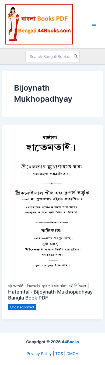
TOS (59, 353)
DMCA (72, 353)
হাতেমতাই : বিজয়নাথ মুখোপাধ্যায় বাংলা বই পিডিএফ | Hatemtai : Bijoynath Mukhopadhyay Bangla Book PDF (50, 292)
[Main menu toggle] (94, 24)
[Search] (75, 56)
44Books (70, 341)
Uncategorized (22, 307)
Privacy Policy (39, 353)
